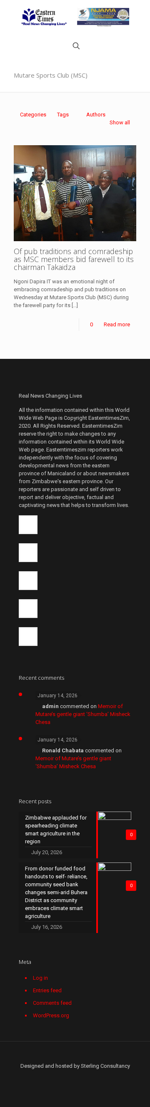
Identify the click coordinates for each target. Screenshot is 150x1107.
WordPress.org (51, 1015)
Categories (33, 114)
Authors (95, 114)
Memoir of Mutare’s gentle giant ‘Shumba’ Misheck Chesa (82, 714)
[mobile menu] (139, 17)
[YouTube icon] (71, 1078)
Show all (120, 122)
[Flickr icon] (79, 1078)
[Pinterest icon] (88, 1078)
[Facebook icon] (44, 1078)
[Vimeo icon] (62, 1078)
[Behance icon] (105, 1078)
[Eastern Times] (75, 16)
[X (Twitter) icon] (53, 1078)
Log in (40, 978)
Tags (63, 114)
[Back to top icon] (75, 1058)
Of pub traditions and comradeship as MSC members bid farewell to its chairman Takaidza (74, 259)
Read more (117, 324)
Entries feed (47, 990)
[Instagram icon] (97, 1078)
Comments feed (52, 1003)
